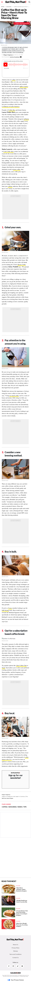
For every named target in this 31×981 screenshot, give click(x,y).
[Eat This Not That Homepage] (16, 2)
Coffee (4, 807)
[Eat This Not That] (15, 772)
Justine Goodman (15, 57)
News (20, 807)
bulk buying (5, 610)
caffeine (10, 186)
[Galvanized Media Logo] (15, 973)
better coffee (16, 169)
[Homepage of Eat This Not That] (15, 939)
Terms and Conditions (15, 954)
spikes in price (24, 86)
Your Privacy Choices (17, 980)
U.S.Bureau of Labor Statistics (10, 106)
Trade (3, 668)
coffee (13, 80)
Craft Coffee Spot (8, 151)
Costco (10, 608)
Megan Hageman (8, 55)
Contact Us (15, 957)
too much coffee (14, 395)
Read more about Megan (7, 798)
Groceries (8, 6)
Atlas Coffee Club (21, 665)
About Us (15, 944)
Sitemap (15, 951)
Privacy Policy (15, 948)
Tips (24, 807)
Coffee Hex (12, 110)
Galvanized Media (14, 975)
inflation (26, 119)
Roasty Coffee (22, 264)
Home (2, 6)
